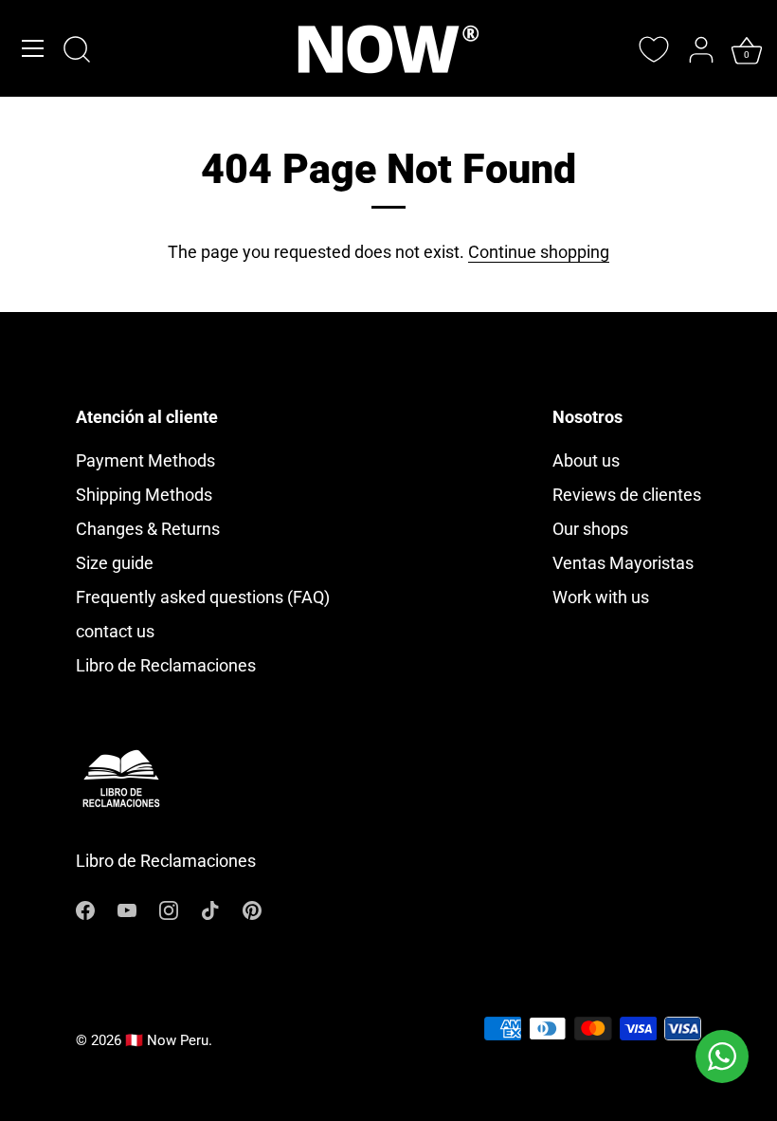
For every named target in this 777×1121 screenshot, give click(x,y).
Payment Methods (145, 460)
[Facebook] (85, 909)
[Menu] (33, 48)
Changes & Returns (148, 529)
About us (586, 460)
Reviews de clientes (626, 495)
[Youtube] (126, 909)
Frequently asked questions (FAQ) (203, 597)
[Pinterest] (252, 909)
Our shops (590, 529)
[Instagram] (168, 909)
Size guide (115, 563)
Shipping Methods (144, 495)
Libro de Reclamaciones (166, 665)
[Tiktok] (210, 909)
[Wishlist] (654, 49)
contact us (115, 631)
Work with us (600, 597)
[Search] (77, 51)
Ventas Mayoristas (623, 563)
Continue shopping (538, 252)
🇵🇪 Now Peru (166, 1040)
